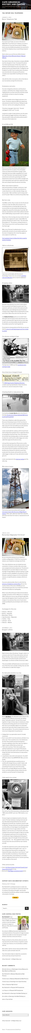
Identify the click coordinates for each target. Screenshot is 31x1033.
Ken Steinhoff (5, 974)
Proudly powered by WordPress (13, 1029)
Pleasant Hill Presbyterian (17, 987)
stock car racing (20, 459)
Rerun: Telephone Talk (9, 19)
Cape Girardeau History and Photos (13, 3)
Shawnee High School (11, 984)
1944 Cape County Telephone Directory (14, 383)
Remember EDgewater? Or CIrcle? (13, 535)
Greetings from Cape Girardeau (18, 981)
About (3, 1029)
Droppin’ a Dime (7, 630)
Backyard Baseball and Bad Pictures (19, 978)
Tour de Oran (9, 999)
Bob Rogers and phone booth (15, 871)
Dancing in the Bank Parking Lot (19, 993)
